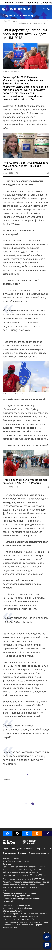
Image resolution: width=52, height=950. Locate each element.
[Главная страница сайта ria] (16, 9)
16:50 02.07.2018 (10, 21)
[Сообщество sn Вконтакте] (27, 833)
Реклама (22, 853)
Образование (9, 849)
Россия (7, 779)
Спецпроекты (9, 853)
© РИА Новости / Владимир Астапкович (17, 394)
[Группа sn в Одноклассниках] (37, 833)
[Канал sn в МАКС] (7, 833)
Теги (49, 849)
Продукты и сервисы (39, 853)
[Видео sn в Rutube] (47, 833)
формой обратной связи (27, 916)
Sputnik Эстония (30, 113)
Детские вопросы (25, 849)
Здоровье (40, 849)
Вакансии (7, 864)
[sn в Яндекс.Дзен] (17, 833)
